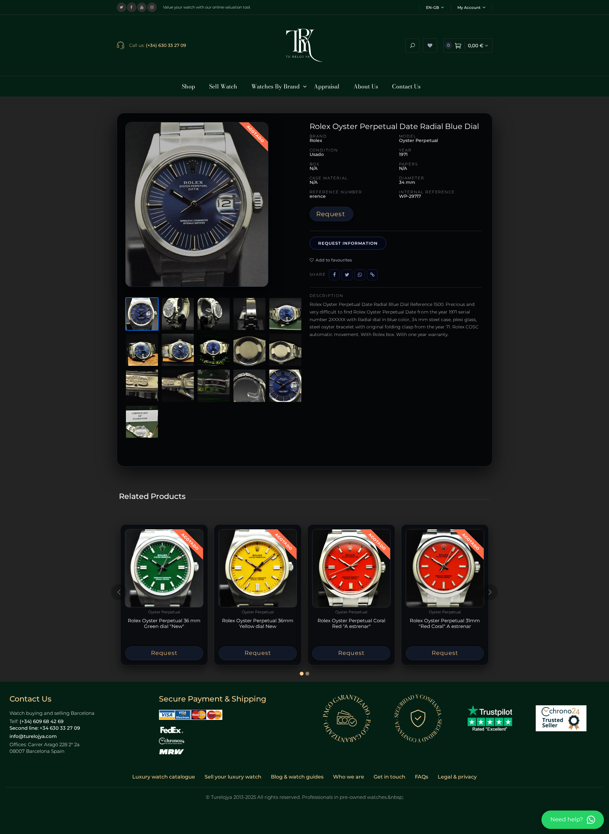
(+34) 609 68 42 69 (41, 721)
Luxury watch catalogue (163, 777)
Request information (348, 243)
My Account (469, 7)
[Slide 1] (302, 674)
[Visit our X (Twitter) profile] (121, 7)
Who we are (348, 777)
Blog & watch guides (297, 777)
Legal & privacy (457, 777)
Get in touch (389, 777)
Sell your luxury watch (233, 777)
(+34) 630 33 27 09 (166, 45)
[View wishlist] (430, 45)
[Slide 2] (307, 674)
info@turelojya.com (33, 736)
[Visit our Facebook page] (131, 7)
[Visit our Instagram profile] (152, 7)
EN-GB (432, 7)
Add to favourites (334, 259)
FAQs (421, 777)
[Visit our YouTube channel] (142, 7)
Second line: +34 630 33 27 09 (45, 728)
